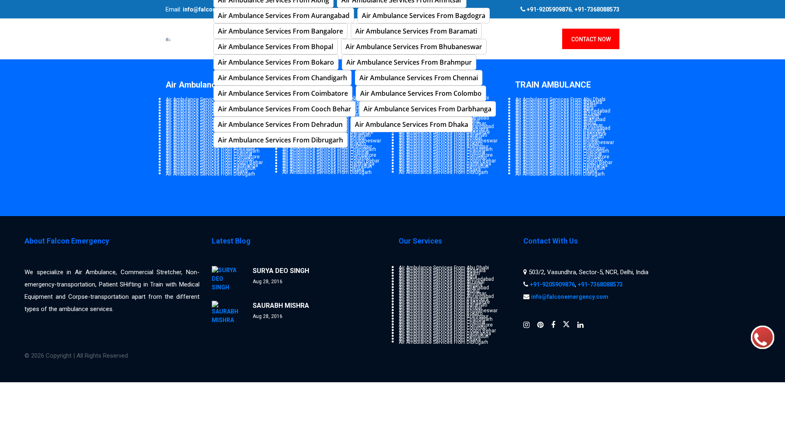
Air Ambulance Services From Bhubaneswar (413, 46)
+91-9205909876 (552, 284)
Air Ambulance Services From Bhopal (275, 46)
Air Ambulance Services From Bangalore (280, 31)
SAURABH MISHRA (281, 305)
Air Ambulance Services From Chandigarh (282, 77)
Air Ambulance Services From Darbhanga (427, 108)
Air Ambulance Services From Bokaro (276, 62)
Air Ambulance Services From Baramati (416, 31)
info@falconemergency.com (569, 296)
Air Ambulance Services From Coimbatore (283, 93)
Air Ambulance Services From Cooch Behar (284, 108)
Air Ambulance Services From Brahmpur (409, 62)
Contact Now (591, 39)
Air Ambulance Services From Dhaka (411, 124)
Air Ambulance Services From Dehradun (280, 124)
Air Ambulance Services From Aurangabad (284, 15)
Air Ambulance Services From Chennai (418, 77)
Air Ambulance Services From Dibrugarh (280, 139)
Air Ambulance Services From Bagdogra (423, 15)
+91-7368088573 (596, 9)
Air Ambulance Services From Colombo (421, 93)
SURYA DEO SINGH (281, 271)
